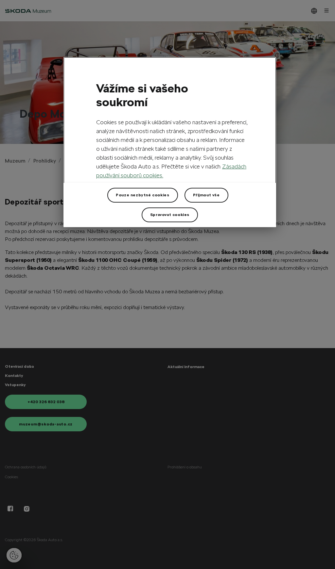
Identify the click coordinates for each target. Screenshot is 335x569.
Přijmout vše (206, 195)
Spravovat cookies (169, 214)
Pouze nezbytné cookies (142, 195)
